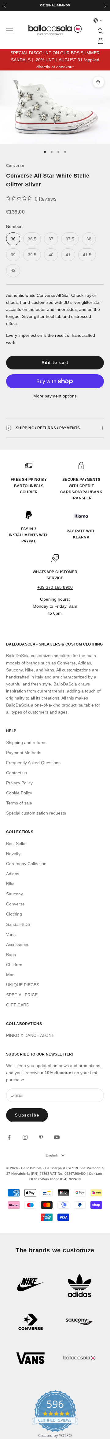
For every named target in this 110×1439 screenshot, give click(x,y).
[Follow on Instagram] (25, 1137)
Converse (15, 166)
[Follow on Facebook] (9, 1137)
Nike (10, 883)
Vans (11, 934)
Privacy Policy (19, 782)
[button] (98, 20)
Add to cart (55, 362)
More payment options (55, 396)
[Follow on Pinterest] (41, 1137)
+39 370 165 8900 (55, 587)
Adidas (12, 873)
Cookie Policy (19, 792)
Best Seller (16, 843)
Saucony (14, 893)
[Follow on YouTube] (57, 1137)
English (52, 1155)
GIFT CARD (17, 1004)
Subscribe (27, 1115)
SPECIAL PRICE (22, 994)
